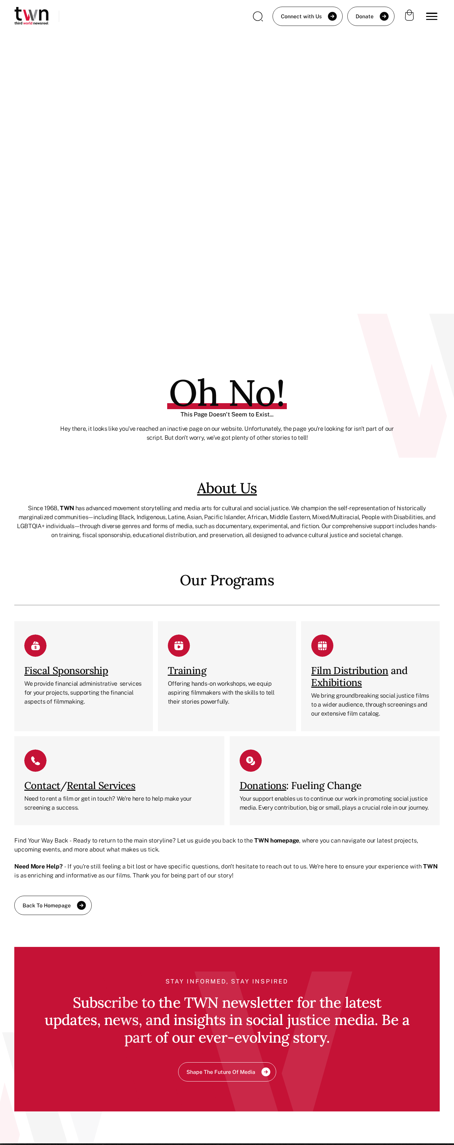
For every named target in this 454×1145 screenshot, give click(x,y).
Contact (42, 785)
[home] (31, 16)
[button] (432, 16)
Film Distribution (349, 670)
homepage (284, 840)
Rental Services (101, 785)
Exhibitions (336, 682)
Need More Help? (38, 866)
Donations (263, 785)
